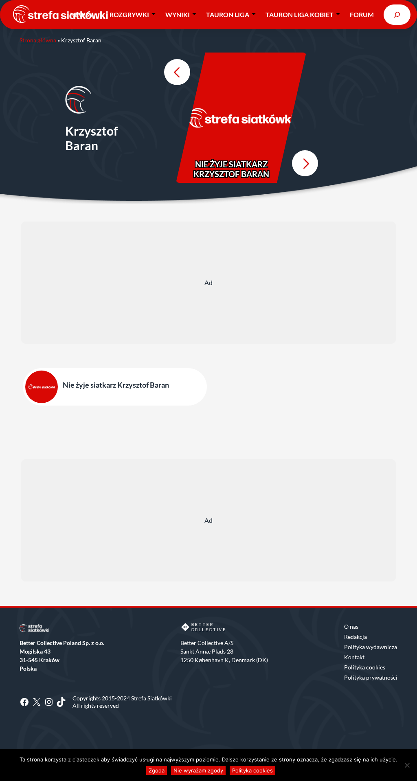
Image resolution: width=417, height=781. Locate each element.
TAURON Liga (227, 14)
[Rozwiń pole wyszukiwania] (397, 14)
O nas (351, 626)
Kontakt (354, 657)
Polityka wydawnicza (370, 646)
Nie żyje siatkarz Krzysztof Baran (231, 169)
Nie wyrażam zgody (198, 770)
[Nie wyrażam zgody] (407, 765)
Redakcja (355, 636)
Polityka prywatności (370, 677)
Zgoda (157, 770)
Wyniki (177, 14)
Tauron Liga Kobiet (300, 14)
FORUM (362, 14)
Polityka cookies (364, 667)
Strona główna (38, 40)
